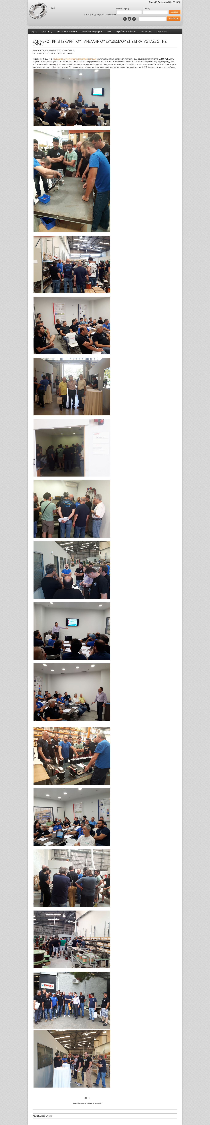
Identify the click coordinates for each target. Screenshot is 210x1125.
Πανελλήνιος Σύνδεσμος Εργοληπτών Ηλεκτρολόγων (74, 59)
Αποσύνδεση (111, 15)
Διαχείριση (100, 15)
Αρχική (33, 31)
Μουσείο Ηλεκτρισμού (92, 31)
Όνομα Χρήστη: (122, 9)
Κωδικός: (146, 9)
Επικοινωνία (162, 31)
